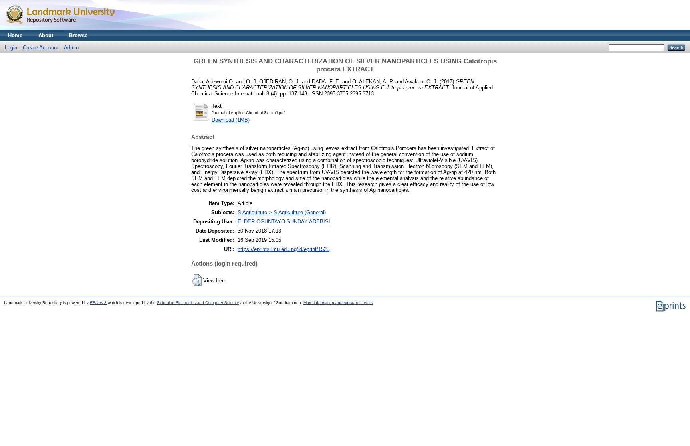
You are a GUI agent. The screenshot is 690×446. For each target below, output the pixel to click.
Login (11, 48)
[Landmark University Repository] (64, 28)
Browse (78, 35)
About (45, 35)
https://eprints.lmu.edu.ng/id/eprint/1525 (283, 249)
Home (15, 35)
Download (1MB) (231, 120)
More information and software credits (338, 302)
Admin (71, 48)
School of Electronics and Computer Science (198, 302)
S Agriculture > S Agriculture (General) (282, 212)
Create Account (40, 48)
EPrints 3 (98, 302)
